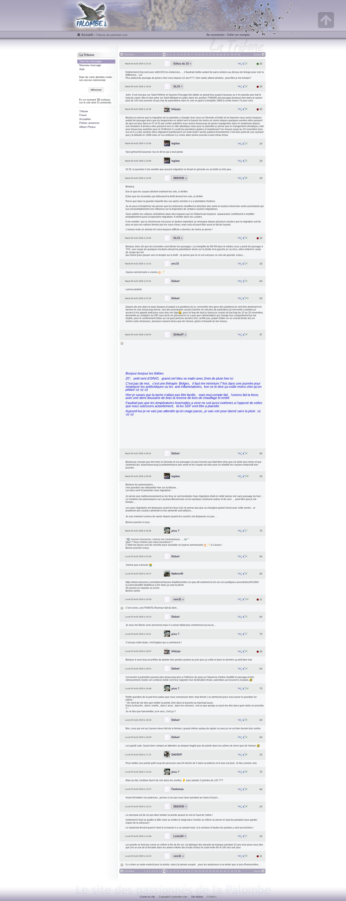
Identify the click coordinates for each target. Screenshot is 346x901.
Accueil (87, 34)
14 (181, 54)
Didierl (175, 281)
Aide (81, 69)
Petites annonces (89, 122)
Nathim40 (177, 573)
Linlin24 (178, 836)
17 (192, 54)
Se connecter (215, 34)
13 (178, 54)
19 (199, 54)
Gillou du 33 (181, 63)
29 (235, 54)
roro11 (177, 599)
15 (185, 54)
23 (214, 54)
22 (210, 54)
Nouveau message (90, 65)
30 (239, 54)
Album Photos (87, 126)
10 (167, 54)
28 (232, 54)
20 (203, 54)
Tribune (83, 111)
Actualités (85, 119)
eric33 (175, 263)
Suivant (257, 54)
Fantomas (177, 789)
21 (206, 54)
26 (224, 54)
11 (171, 54)
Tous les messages (90, 61)
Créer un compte (238, 34)
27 (228, 54)
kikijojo (176, 109)
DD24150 (178, 178)
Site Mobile (197, 896)
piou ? (175, 530)
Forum (83, 115)
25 (221, 54)
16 (188, 54)
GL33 (176, 86)
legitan (175, 143)
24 (217, 54)
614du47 (178, 334)
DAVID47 (176, 754)
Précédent (129, 54)
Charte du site (147, 896)
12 (174, 54)
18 (196, 54)
